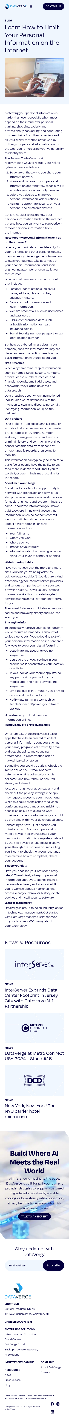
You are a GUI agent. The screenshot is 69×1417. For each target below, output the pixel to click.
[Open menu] (31, 6)
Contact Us (53, 6)
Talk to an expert (34, 1216)
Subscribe (53, 1266)
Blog (8, 20)
